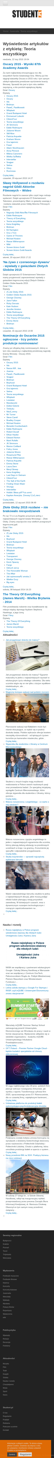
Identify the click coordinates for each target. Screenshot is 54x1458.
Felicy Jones (12, 449)
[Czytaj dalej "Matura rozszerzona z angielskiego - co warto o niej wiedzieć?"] (28, 820)
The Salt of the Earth (15, 481)
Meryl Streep (12, 469)
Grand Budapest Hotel (16, 113)
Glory (8, 168)
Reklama (6, 1423)
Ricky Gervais (12, 303)
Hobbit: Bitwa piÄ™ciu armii (19, 492)
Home (5, 31)
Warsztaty (7, 1297)
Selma (9, 165)
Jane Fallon (11, 300)
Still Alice (10, 133)
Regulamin (7, 1416)
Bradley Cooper (13, 420)
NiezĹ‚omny (11, 411)
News (5, 1395)
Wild (8, 244)
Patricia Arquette (13, 136)
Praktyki (6, 1420)
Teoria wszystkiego (15, 122)
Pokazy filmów (8, 1307)
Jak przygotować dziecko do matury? (22, 640)
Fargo (9, 565)
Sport (5, 1391)
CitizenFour (11, 119)
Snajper (10, 162)
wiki (4, 1317)
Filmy (10, 615)
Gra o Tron (11, 233)
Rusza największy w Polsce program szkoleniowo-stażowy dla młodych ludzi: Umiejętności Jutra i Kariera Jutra (24, 933)
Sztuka (5, 1378)
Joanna (9, 371)
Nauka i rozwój (9, 1381)
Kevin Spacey (12, 562)
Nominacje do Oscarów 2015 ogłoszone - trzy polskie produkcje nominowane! (23, 339)
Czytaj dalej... (9, 175)
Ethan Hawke (12, 435)
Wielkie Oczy (12, 579)
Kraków (6, 1244)
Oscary (11, 90)
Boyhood (10, 383)
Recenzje (6, 1342)
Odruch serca (12, 568)
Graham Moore (13, 139)
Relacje (6, 1339)
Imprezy (6, 1283)
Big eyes (10, 582)
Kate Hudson (12, 306)
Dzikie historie (12, 406)
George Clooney (13, 297)
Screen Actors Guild (15, 247)
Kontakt (6, 1430)
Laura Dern (11, 466)
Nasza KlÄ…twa (13, 368)
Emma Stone (12, 321)
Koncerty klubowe (10, 1290)
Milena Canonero (14, 154)
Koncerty (6, 1286)
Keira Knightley (13, 224)
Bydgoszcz (7, 1241)
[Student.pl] (27, 14)
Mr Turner (11, 414)
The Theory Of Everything (18, 318)
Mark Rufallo (12, 440)
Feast (9, 145)
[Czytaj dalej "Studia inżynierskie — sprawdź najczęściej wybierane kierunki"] (28, 875)
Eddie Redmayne (14, 128)
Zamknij (12, 1455)
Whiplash (10, 110)
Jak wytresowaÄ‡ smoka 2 (18, 576)
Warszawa (7, 1258)
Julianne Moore (13, 130)
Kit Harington (12, 230)
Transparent (12, 556)
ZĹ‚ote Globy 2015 (14, 292)
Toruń (5, 1251)
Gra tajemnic (12, 142)
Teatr (5, 1371)
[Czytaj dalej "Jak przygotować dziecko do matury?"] (28, 655)
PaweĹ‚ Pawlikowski (15, 107)
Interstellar (11, 159)
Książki (5, 1374)
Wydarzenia (7, 1314)
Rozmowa (11, 171)
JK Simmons (12, 125)
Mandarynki (11, 403)
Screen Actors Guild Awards (19, 250)
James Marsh (12, 624)
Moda (5, 1388)
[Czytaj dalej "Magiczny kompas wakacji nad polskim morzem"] (28, 707)
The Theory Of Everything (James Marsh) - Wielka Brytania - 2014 (26, 598)
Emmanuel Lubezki (15, 116)
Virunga (10, 487)
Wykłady (6, 1300)
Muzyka (6, 1364)
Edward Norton (13, 437)
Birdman (10, 104)
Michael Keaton (13, 238)
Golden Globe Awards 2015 (19, 295)
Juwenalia (14, 31)
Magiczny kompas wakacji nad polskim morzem (27, 692)
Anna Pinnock (12, 151)
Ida (7, 102)
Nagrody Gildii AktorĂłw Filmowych (22, 212)
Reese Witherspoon (15, 241)
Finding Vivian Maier (15, 484)
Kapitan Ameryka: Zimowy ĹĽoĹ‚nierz (23, 495)
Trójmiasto (7, 1255)
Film (10, 207)
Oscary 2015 (12, 96)
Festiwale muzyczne (11, 1276)
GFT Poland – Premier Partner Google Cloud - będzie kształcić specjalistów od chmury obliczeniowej (27, 1051)
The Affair (10, 573)
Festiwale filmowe (10, 1279)
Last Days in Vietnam (16, 475)
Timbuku (10, 409)
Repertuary (7, 1311)
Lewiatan (10, 400)
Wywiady (6, 1335)
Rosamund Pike (13, 455)
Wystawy (6, 1304)
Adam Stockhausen (15, 148)
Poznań (6, 1248)
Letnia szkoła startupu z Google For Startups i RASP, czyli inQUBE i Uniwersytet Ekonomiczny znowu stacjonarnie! (27, 990)
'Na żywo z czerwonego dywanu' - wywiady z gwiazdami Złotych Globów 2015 (26, 265)
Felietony (6, 1346)
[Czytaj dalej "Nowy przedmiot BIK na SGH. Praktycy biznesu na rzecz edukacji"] (27, 1177)
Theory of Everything (15, 218)
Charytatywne (8, 1384)
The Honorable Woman (17, 571)
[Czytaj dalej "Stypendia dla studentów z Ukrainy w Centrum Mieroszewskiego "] (28, 762)
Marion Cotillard (13, 446)
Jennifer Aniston (13, 309)
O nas (5, 1413)
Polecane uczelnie (10, 1427)
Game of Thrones (14, 236)
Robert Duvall (12, 432)
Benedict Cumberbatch (16, 426)
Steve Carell (12, 417)
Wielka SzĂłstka (13, 156)
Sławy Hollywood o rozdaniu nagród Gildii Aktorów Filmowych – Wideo (23, 186)
